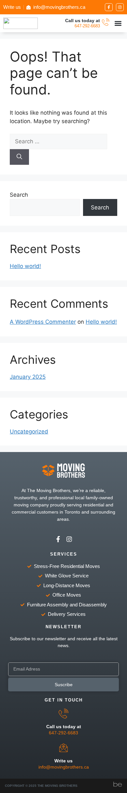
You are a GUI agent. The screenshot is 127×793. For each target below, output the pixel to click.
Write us (63, 760)
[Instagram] (120, 7)
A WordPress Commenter (43, 322)
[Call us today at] (105, 22)
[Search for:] (58, 141)
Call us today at (82, 20)
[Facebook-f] (109, 7)
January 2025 (28, 377)
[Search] (19, 157)
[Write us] (63, 748)
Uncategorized (29, 431)
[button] (118, 23)
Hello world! (25, 266)
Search (19, 194)
